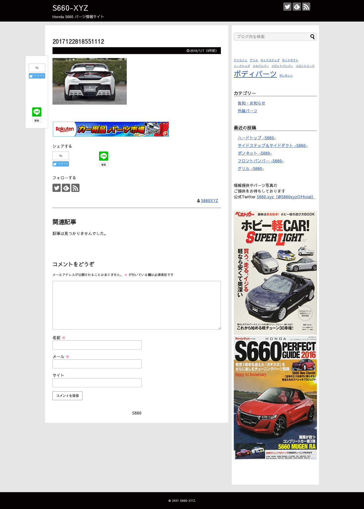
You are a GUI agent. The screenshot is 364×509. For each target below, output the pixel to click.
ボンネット (286, 75)
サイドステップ (270, 60)
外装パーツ (248, 110)
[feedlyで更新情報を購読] (297, 6)
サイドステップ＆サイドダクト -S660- (273, 145)
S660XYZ (209, 200)
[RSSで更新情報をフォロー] (306, 6)
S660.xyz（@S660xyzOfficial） (286, 196)
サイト (58, 375)
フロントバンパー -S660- (261, 160)
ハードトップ (242, 66)
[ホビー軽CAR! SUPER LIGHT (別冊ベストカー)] (275, 333)
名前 (59, 337)
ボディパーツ (255, 73)
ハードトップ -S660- (257, 137)
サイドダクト (290, 60)
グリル (254, 60)
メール (61, 356)
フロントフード (305, 66)
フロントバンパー (282, 66)
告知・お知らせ (251, 103)
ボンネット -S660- (255, 153)
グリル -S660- (251, 168)
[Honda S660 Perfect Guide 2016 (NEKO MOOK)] (275, 458)
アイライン (240, 60)
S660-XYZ (70, 7)
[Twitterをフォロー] (287, 6)
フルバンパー (261, 66)
